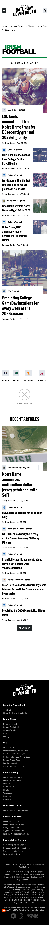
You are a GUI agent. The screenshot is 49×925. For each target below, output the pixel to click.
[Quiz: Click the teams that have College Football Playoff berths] (40, 155)
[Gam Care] (21, 916)
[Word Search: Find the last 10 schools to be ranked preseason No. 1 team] (40, 180)
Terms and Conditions (35, 864)
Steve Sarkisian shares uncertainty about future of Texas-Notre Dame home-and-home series (24, 589)
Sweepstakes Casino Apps (14, 851)
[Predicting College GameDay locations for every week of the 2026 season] (24, 272)
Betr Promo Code (10, 763)
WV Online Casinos (13, 805)
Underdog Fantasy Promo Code (16, 757)
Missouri (6, 783)
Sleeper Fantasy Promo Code (15, 750)
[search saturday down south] (45, 10)
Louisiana (7, 799)
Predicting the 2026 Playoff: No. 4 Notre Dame (23, 613)
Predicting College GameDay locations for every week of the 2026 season (20, 305)
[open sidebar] (4, 10)
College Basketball (11, 727)
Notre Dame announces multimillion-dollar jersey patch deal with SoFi (20, 484)
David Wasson (8, 501)
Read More (24, 628)
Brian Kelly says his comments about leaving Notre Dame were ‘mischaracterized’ (22, 564)
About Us (7, 710)
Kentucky (7, 796)
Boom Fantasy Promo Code (14, 754)
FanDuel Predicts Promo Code (16, 834)
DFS (5, 733)
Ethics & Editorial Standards (15, 713)
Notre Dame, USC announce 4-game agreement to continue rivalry (14, 233)
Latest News (9, 719)
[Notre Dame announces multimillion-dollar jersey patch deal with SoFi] (24, 448)
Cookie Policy (24, 867)
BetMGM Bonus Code (12, 777)
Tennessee (28, 380)
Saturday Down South (14, 705)
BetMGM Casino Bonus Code (15, 810)
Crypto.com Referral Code (14, 831)
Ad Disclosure (8, 30)
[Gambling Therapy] (32, 916)
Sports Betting (10, 772)
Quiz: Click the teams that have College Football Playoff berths (16, 159)
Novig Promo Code (11, 827)
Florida (16, 380)
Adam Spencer (8, 168)
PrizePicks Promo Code (13, 747)
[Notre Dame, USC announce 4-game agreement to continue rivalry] (40, 227)
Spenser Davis (8, 245)
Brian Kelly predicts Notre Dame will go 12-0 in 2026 (16, 208)
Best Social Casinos (11, 854)
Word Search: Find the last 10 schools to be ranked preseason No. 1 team (16, 185)
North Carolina (9, 787)
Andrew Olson (8, 143)
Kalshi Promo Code (11, 821)
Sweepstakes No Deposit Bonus (16, 848)
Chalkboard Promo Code (13, 766)
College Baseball (10, 730)
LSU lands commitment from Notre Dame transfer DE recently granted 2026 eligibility (18, 127)
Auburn (5, 380)
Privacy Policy (19, 864)
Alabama (42, 380)
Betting (6, 736)
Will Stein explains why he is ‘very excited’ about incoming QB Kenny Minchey (20, 538)
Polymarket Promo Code (13, 824)
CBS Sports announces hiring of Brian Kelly (22, 515)
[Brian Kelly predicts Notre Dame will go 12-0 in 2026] (40, 206)
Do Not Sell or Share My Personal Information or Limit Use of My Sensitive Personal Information (24, 908)
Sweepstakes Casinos (14, 840)
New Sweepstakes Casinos (14, 845)
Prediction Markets (13, 816)
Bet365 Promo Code (12, 780)
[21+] (13, 916)
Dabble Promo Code (11, 760)
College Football (10, 724)
